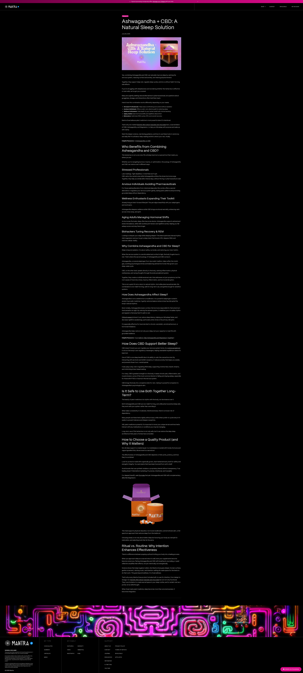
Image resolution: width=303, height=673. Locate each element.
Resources (108, 657)
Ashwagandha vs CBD (143, 141)
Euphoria (70, 646)
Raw (79, 653)
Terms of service (121, 649)
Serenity (80, 646)
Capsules (47, 653)
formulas (142, 475)
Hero (69, 649)
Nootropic (70, 653)
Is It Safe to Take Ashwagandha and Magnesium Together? (155, 338)
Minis (46, 657)
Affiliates (118, 657)
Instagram (108, 661)
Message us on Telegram (159, 1)
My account (295, 6)
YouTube (107, 668)
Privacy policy (120, 646)
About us (108, 646)
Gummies (47, 649)
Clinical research (127, 317)
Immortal (81, 649)
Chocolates (48, 646)
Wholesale (283, 6)
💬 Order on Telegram (291, 669)
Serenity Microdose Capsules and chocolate (151, 125)
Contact (272, 6)
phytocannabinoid (174, 348)
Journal (107, 653)
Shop (262, 6)
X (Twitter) (108, 664)
